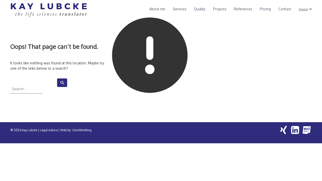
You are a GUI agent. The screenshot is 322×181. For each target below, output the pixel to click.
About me (157, 9)
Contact (284, 9)
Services (179, 9)
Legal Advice (49, 130)
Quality (200, 9)
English (303, 9)
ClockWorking (82, 130)
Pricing (265, 9)
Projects (219, 9)
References (243, 9)
